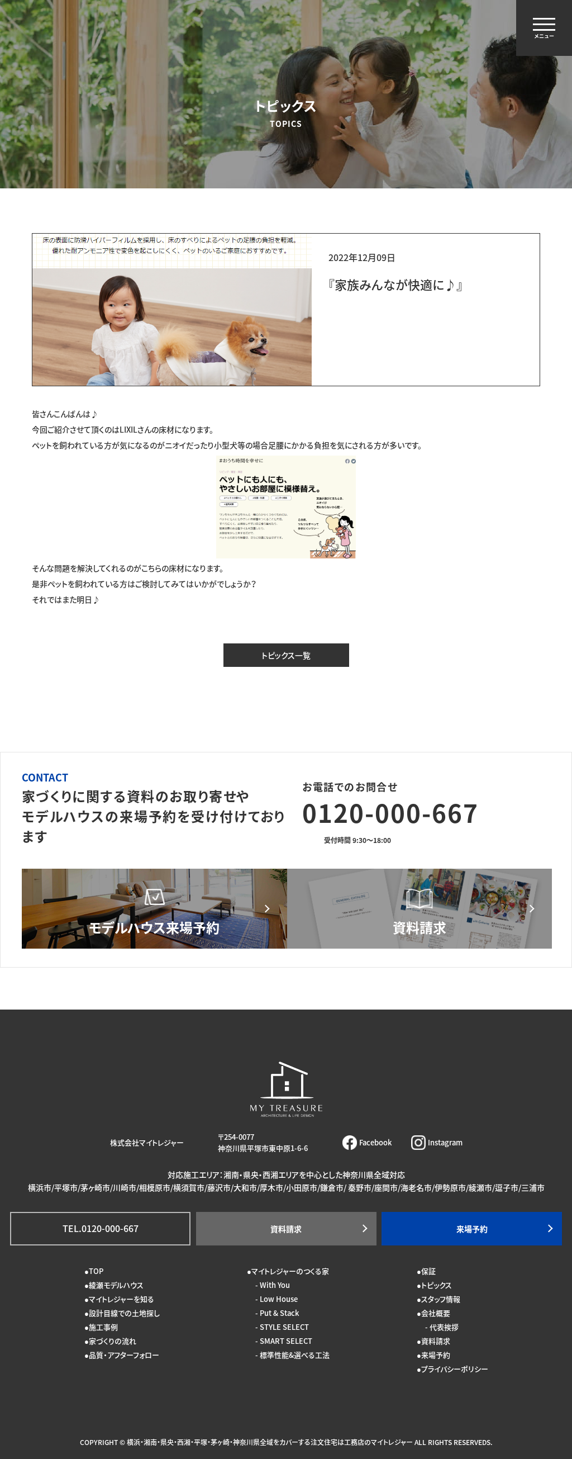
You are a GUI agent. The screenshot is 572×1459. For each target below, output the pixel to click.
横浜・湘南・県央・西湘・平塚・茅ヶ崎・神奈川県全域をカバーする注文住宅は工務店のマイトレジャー (270, 1442)
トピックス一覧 (286, 655)
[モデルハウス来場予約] (154, 909)
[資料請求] (419, 909)
